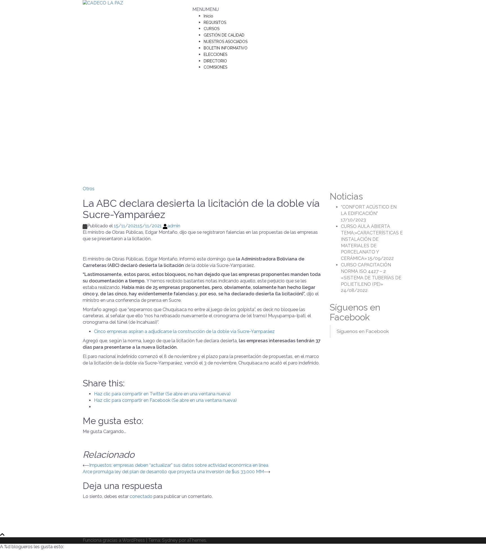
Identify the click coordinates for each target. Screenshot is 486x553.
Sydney (170, 540)
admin (173, 225)
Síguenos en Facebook (355, 312)
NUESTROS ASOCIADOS (226, 41)
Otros (88, 188)
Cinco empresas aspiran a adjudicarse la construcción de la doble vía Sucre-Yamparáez (184, 331)
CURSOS (211, 28)
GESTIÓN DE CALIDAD (224, 35)
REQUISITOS (215, 22)
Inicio (208, 16)
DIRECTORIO (215, 61)
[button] (205, 9)
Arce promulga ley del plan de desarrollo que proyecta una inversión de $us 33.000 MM (173, 471)
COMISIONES (215, 67)
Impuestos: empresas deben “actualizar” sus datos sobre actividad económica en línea (178, 465)
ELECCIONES (215, 54)
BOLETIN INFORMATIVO (226, 48)
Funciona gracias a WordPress (114, 540)
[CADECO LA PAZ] (103, 3)
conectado (141, 496)
